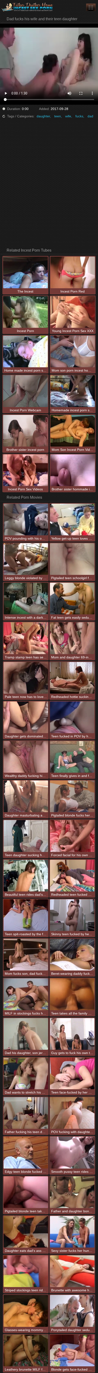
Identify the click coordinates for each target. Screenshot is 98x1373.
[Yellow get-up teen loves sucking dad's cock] (72, 519)
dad (90, 116)
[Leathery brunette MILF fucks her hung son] (26, 1350)
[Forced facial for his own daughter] (72, 836)
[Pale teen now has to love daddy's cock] (26, 678)
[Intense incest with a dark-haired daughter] (26, 598)
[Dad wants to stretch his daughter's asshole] (26, 1073)
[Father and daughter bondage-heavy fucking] (72, 1192)
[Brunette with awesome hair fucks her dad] (72, 1271)
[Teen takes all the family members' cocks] (72, 994)
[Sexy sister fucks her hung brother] (72, 1232)
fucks (79, 116)
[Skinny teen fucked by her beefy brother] (72, 915)
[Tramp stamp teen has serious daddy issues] (26, 638)
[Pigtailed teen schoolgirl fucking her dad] (72, 559)
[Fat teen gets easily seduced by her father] (72, 598)
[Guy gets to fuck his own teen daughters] (72, 1034)
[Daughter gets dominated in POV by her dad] (26, 717)
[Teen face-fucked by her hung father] (72, 1073)
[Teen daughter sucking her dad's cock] (26, 836)
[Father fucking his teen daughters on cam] (26, 1113)
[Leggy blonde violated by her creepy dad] (26, 559)
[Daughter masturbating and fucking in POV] (26, 796)
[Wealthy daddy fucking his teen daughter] (26, 757)
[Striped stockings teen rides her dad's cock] (26, 1271)
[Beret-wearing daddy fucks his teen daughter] (72, 954)
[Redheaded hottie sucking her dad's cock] (72, 678)
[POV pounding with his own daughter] (26, 519)
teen (57, 116)
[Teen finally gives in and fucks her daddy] (72, 757)
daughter (43, 116)
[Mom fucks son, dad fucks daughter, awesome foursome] (26, 954)
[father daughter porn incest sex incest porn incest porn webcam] (91, 7)
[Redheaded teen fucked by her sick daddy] (72, 875)
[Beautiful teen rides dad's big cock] (26, 875)
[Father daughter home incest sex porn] (28, 7)
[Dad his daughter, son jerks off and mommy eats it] (26, 1034)
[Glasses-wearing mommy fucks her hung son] (26, 1311)
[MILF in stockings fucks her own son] (26, 994)
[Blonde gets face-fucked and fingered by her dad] (72, 1350)
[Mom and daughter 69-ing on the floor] (72, 638)
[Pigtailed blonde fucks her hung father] (72, 796)
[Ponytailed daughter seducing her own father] (72, 1311)
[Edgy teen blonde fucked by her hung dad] (26, 1152)
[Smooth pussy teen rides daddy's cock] (72, 1152)
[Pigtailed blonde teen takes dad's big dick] (26, 1192)
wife (68, 116)
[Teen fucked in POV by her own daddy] (72, 717)
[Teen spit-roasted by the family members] (26, 915)
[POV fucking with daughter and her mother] (72, 1113)
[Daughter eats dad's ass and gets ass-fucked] (26, 1232)
